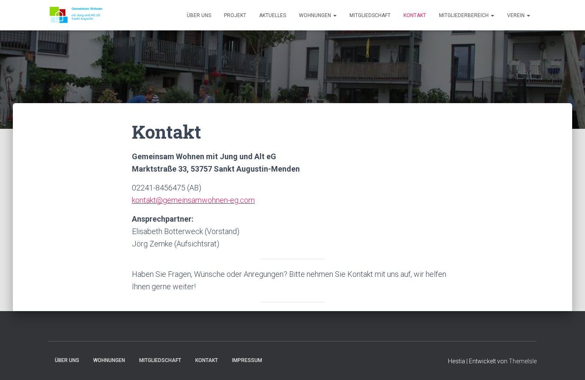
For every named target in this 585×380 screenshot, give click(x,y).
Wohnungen (315, 15)
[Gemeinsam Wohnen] (76, 15)
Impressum (247, 360)
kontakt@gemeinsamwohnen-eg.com (193, 200)
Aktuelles (272, 15)
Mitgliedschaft (370, 15)
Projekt (235, 15)
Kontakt (414, 15)
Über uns (199, 15)
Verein (516, 15)
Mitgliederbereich (464, 15)
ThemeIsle (523, 361)
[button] (334, 15)
